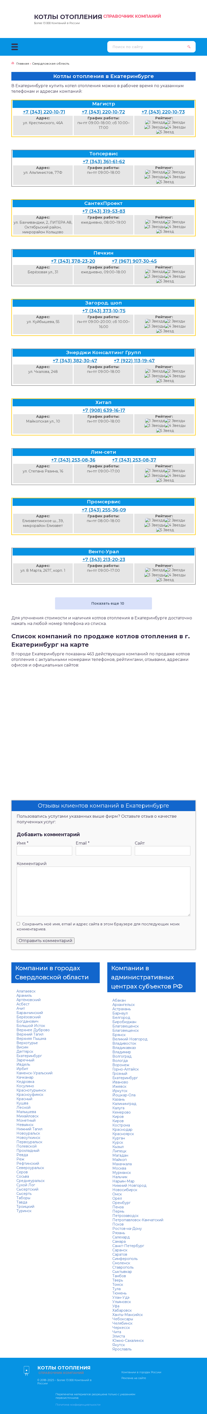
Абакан (119, 1000)
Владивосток (124, 1043)
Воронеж (120, 1065)
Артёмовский (28, 1000)
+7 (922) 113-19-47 (134, 361)
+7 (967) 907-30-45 (134, 261)
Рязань (118, 1233)
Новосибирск (124, 1190)
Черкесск (121, 1327)
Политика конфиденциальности (78, 1404)
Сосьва (22, 1176)
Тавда (21, 1202)
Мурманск (121, 1172)
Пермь (118, 1211)
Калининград (124, 1103)
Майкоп (119, 1159)
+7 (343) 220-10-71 (44, 112)
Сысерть (24, 1193)
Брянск (119, 1035)
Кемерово (121, 1112)
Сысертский (27, 1189)
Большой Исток (30, 1025)
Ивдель (23, 1064)
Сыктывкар (122, 1271)
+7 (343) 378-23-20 (73, 261)
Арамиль (24, 995)
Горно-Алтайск (125, 1069)
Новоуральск (28, 1133)
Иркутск (119, 1090)
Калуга (118, 1108)
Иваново (120, 1082)
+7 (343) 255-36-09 (104, 510)
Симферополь (125, 1258)
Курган (118, 1138)
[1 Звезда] (155, 122)
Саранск (119, 1250)
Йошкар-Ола (124, 1095)
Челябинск (122, 1323)
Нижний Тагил (29, 1129)
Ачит (20, 1008)
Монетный (26, 1120)
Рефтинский (27, 1163)
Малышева (26, 1112)
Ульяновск (121, 1302)
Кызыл (118, 1146)
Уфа (115, 1306)
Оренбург (121, 1202)
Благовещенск (125, 1026)
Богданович (27, 1021)
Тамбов (119, 1276)
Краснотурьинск (31, 1090)
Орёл (117, 1198)
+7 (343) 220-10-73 (163, 112)
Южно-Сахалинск (128, 1340)
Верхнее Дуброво (33, 1030)
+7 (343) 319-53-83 (103, 211)
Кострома (121, 1125)
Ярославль (122, 1349)
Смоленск (121, 1263)
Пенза (118, 1207)
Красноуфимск (29, 1094)
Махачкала (122, 1164)
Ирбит (22, 1068)
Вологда (120, 1060)
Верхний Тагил (29, 1034)
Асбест (23, 1004)
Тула (116, 1289)
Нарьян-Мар (123, 1181)
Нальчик (119, 1177)
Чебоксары (122, 1319)
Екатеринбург (29, 1056)
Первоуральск (29, 1142)
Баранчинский (29, 1012)
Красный (24, 1099)
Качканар (25, 1077)
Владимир (121, 1052)
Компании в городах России (141, 1372)
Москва (119, 1168)
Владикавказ (124, 1047)
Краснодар (122, 1129)
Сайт (140, 843)
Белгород (121, 1017)
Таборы (23, 1198)
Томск (117, 1284)
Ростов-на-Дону (127, 1228)
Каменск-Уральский (34, 1073)
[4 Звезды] (175, 127)
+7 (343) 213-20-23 (104, 559)
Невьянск (25, 1124)
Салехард (121, 1237)
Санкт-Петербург (128, 1246)
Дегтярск (24, 1051)
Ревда (22, 1155)
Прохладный (27, 1150)
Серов (22, 1172)
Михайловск (27, 1116)
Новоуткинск (28, 1137)
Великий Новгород (129, 1039)
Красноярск (123, 1134)
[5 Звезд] (165, 132)
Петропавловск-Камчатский (137, 1220)
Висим (22, 1047)
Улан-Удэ (121, 1297)
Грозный (119, 1073)
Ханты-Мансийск (127, 1314)
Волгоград (122, 1056)
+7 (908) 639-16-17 (104, 410)
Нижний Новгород (129, 1185)
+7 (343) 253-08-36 (73, 460)
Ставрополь (123, 1267)
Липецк (119, 1151)
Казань (118, 1099)
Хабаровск (122, 1310)
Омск (117, 1194)
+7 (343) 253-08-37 (134, 460)
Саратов (119, 1254)
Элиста (118, 1336)
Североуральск (30, 1167)
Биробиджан (124, 1022)
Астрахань (121, 1009)
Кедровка (25, 1081)
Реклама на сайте (133, 1378)
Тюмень (119, 1293)
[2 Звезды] (175, 122)
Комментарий (32, 863)
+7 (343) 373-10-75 (103, 311)
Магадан (120, 1155)
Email (83, 843)
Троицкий (25, 1206)
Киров (118, 1116)
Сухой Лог (25, 1185)
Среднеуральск (30, 1180)
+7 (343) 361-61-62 (104, 161)
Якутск (118, 1345)
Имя (23, 843)
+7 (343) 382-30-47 (75, 361)
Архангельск (123, 1004)
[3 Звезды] (154, 127)
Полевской (26, 1146)
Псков (118, 1224)
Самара (119, 1241)
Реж (20, 1159)
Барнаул (120, 1013)
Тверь (117, 1280)
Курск (117, 1142)
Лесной (23, 1107)
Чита (116, 1332)
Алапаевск (26, 991)
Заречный (25, 1060)
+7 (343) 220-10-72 (103, 112)
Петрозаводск (125, 1215)
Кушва (22, 1103)
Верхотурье (27, 1043)
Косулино (25, 1086)
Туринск (24, 1211)
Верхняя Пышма (31, 1038)
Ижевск (119, 1086)
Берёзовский (28, 1017)
